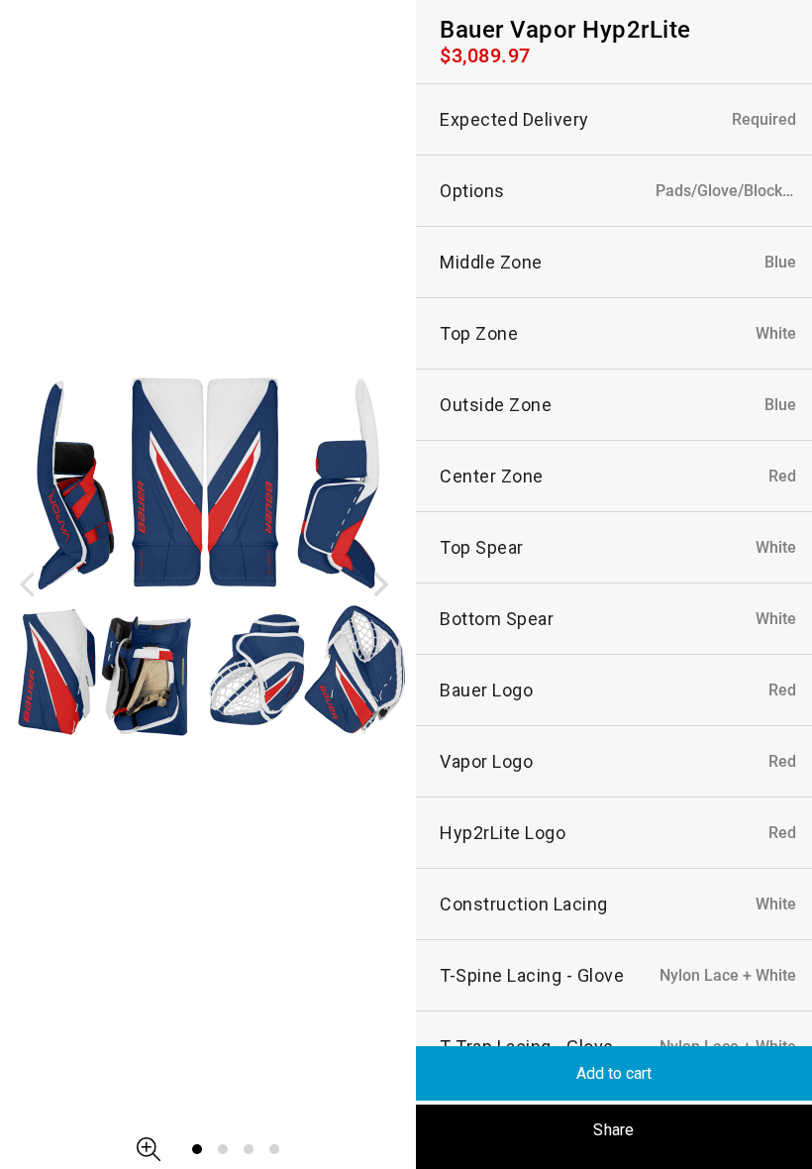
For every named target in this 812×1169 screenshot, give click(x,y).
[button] (148, 1149)
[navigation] (34, 584)
